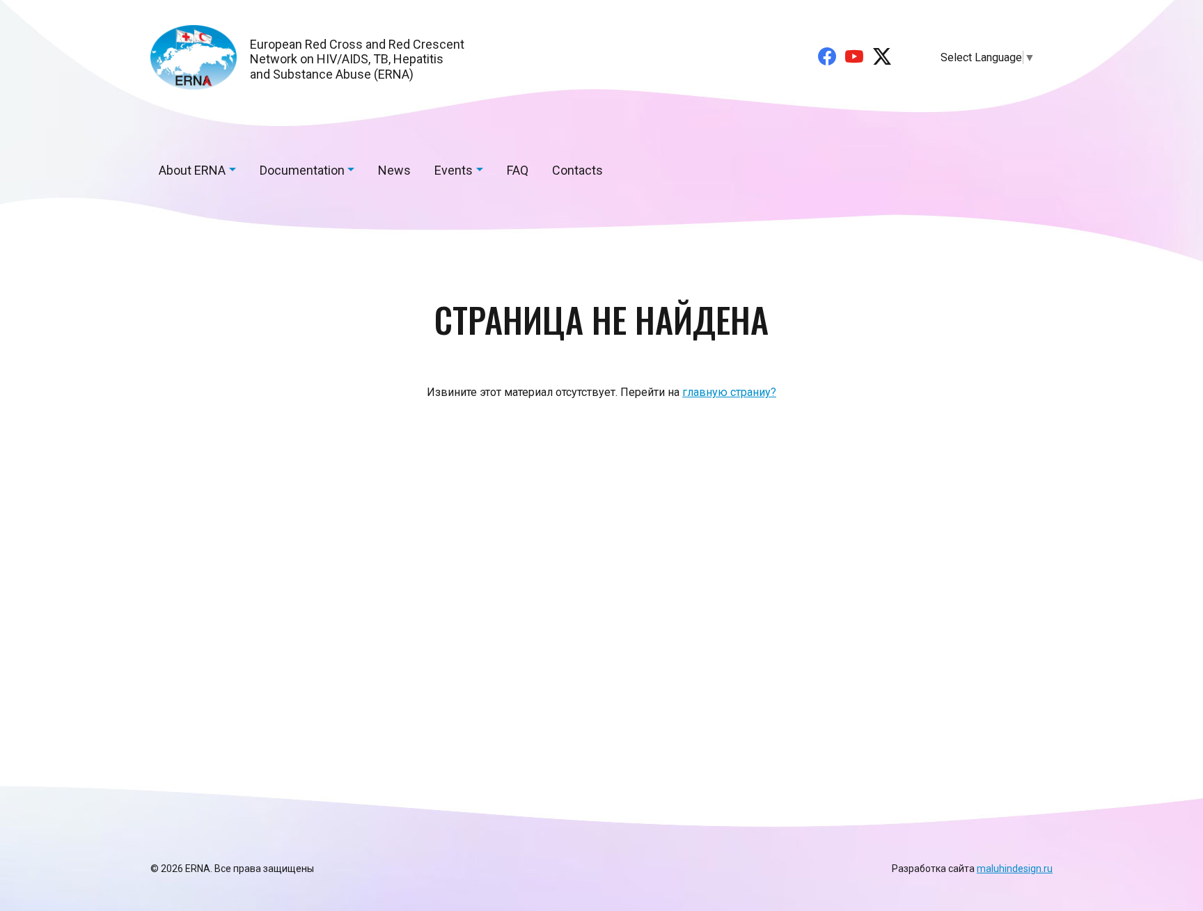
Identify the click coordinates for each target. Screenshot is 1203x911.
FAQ (517, 170)
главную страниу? (729, 392)
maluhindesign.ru (1015, 868)
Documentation (302, 170)
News (394, 170)
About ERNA (192, 170)
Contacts (577, 170)
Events (453, 170)
